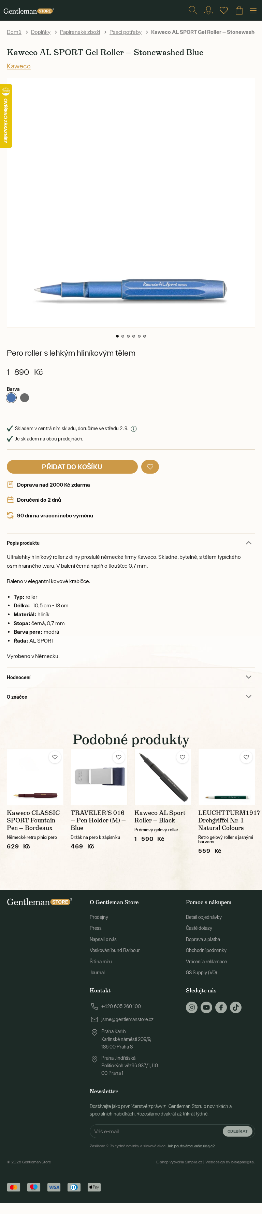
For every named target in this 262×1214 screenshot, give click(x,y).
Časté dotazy (199, 928)
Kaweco (19, 66)
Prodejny (99, 917)
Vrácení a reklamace (206, 961)
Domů (14, 32)
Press (96, 928)
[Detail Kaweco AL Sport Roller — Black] (162, 776)
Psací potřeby (126, 32)
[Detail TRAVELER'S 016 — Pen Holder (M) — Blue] (99, 776)
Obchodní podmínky (206, 950)
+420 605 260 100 (121, 1006)
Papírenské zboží (80, 32)
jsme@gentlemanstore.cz (127, 1019)
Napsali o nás (103, 939)
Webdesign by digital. (230, 1162)
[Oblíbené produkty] (223, 10)
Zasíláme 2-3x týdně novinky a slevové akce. (152, 1146)
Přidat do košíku (72, 467)
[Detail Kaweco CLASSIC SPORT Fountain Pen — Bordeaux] (35, 776)
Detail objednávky (204, 917)
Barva (13, 389)
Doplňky (40, 32)
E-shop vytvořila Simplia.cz (179, 1162)
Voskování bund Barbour (115, 950)
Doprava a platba (203, 939)
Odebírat (238, 1131)
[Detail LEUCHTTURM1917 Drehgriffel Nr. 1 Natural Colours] (226, 776)
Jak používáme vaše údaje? (191, 1146)
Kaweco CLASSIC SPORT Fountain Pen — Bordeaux (33, 820)
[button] (117, 336)
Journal (97, 972)
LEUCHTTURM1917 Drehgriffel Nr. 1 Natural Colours (229, 820)
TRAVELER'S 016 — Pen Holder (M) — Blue (98, 820)
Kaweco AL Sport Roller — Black (160, 816)
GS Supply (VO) (201, 972)
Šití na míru (101, 961)
